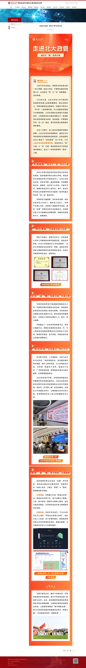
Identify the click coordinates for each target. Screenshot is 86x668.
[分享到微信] (68, 650)
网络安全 (36, 7)
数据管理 (49, 7)
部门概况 (17, 7)
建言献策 (74, 7)
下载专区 (68, 7)
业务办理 (55, 7)
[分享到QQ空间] (73, 650)
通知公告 (13, 24)
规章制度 (30, 7)
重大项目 (43, 7)
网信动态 (24, 7)
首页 (11, 7)
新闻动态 (13, 27)
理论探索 (61, 7)
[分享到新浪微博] (70, 650)
